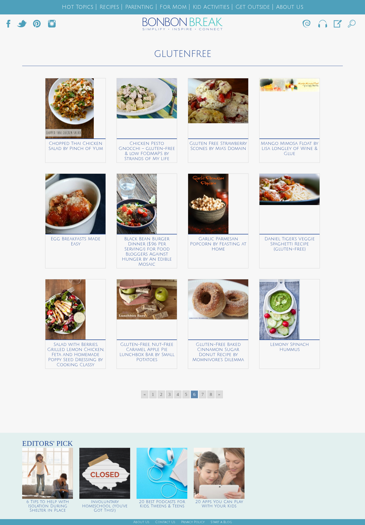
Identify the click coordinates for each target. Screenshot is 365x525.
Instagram (51, 25)
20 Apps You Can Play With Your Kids (219, 504)
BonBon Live (322, 25)
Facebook (10, 25)
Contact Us (165, 522)
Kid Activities (211, 7)
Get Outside (252, 7)
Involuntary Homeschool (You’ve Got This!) (104, 506)
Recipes (109, 7)
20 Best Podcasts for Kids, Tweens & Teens (162, 504)
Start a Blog (221, 522)
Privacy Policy (193, 522)
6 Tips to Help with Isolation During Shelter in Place (47, 506)
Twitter (21, 25)
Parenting (139, 7)
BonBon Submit (337, 25)
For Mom (173, 7)
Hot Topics (77, 7)
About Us (289, 7)
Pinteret (36, 25)
